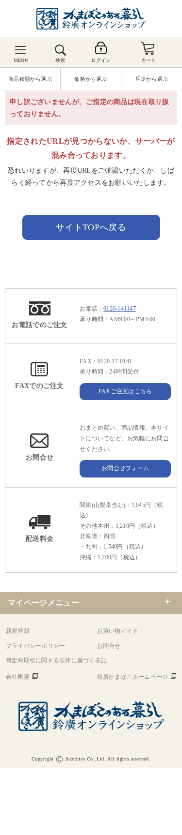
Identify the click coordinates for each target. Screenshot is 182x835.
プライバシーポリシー (35, 645)
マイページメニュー (43, 602)
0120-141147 (119, 308)
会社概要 (18, 676)
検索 (60, 60)
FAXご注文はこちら (125, 391)
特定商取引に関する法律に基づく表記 (56, 660)
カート (148, 60)
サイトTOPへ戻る (91, 227)
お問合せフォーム (125, 468)
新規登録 (18, 630)
